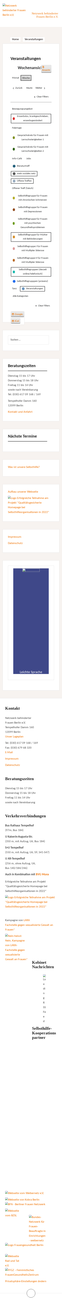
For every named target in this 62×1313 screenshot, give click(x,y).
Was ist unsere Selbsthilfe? (24, 467)
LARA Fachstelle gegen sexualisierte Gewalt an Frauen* (29, 925)
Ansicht (46, 69)
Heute (29, 88)
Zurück (18, 88)
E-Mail (9, 752)
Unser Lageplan (14, 736)
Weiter (38, 88)
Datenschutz (15, 543)
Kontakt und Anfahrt (20, 411)
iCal (16, 321)
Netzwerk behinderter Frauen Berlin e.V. (45, 15)
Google (18, 315)
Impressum (14, 536)
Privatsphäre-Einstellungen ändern (25, 1281)
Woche (26, 77)
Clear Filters (43, 97)
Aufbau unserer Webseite (23, 491)
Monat (15, 78)
